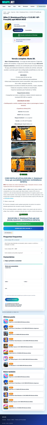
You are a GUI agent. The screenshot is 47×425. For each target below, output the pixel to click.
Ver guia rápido (19, 41)
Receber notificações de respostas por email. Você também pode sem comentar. (13, 305)
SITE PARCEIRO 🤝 (8, 232)
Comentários (28, 30)
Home (4, 12)
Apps (9, 6)
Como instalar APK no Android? (12, 239)
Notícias (32, 6)
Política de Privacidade (20, 419)
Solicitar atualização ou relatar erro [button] (10, 312)
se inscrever (11, 306)
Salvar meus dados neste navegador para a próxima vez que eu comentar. (21, 295)
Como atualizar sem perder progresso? (14, 252)
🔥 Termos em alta (41, 6)
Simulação (25, 6)
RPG (19, 6)
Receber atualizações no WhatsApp (29, 35)
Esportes (13, 12)
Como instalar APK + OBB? (11, 248)
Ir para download (18, 30)
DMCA (12, 419)
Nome (7, 281)
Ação (14, 6)
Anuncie (9, 419)
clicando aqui (39, 211)
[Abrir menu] (43, 2)
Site (6, 288)
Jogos (3, 6)
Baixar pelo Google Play (23, 223)
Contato (4, 419)
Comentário (8, 267)
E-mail (26, 281)
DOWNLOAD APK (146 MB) (22, 228)
